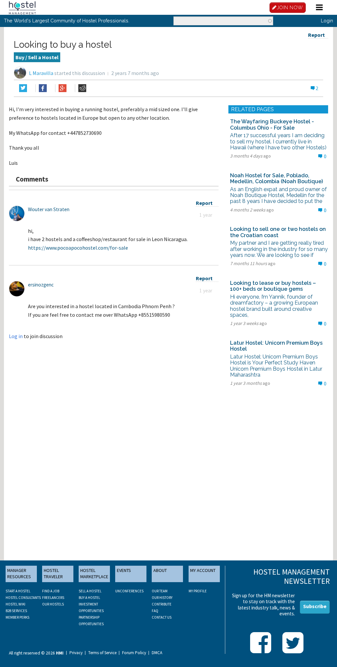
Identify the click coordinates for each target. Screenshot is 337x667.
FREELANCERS (53, 597)
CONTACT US (161, 617)
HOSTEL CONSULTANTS (23, 597)
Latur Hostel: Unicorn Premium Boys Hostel (276, 346)
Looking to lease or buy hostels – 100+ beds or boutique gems (273, 286)
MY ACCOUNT (203, 570)
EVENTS (124, 570)
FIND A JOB (50, 591)
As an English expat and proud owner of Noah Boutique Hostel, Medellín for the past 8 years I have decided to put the (278, 195)
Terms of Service (102, 653)
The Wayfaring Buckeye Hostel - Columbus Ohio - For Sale (272, 124)
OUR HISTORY (162, 597)
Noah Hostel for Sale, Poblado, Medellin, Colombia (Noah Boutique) (276, 178)
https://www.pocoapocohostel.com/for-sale (78, 247)
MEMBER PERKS (17, 617)
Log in (16, 336)
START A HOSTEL (18, 591)
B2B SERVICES (16, 610)
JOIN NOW (290, 8)
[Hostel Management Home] (22, 7)
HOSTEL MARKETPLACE (94, 573)
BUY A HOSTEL (89, 597)
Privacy (76, 653)
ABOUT (160, 570)
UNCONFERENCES (129, 591)
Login (327, 20)
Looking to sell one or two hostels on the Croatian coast (278, 232)
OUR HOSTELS (53, 604)
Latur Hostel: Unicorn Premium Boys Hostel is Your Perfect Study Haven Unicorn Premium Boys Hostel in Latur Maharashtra (276, 366)
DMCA (157, 653)
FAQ (155, 610)
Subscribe (314, 606)
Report (316, 35)
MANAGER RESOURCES (19, 573)
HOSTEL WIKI (15, 604)
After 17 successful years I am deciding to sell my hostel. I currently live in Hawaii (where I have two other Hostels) (278, 141)
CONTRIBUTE (161, 604)
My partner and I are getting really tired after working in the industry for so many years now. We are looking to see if (279, 249)
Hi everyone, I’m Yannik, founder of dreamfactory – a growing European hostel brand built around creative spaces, (274, 306)
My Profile (198, 591)
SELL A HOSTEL (90, 591)
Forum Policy (134, 653)
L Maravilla (41, 73)
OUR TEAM (160, 591)
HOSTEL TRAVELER (53, 573)
